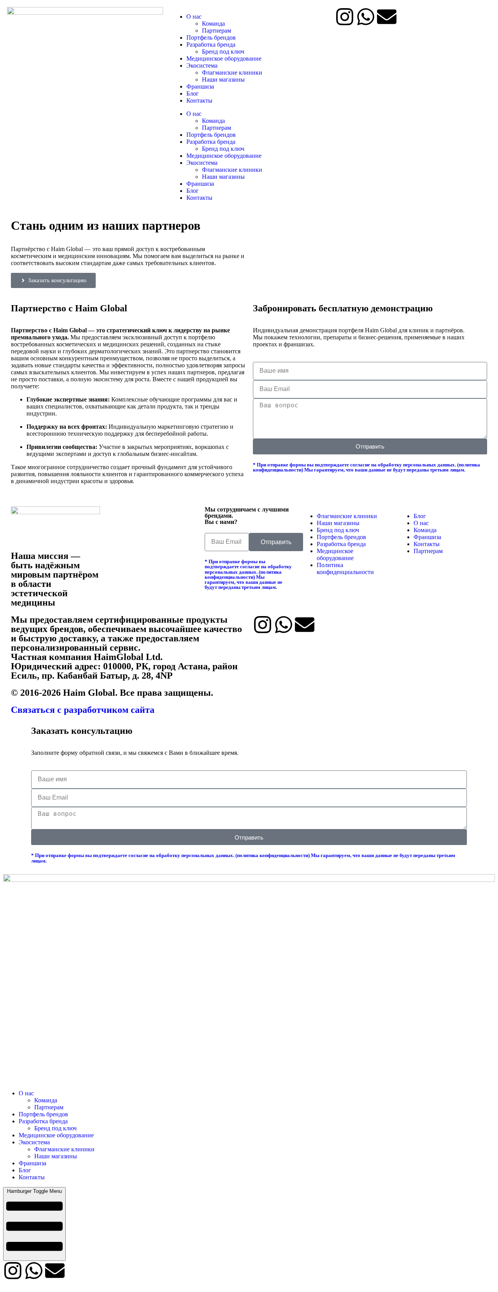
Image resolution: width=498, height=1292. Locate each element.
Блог (192, 93)
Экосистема (201, 65)
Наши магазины (223, 79)
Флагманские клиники (232, 72)
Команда (213, 23)
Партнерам (216, 30)
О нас (194, 16)
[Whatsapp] (365, 16)
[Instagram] (344, 16)
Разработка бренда (210, 44)
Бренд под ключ (223, 51)
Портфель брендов (211, 37)
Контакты (199, 100)
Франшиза (200, 86)
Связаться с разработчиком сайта (82, 710)
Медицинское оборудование (223, 58)
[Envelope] (386, 16)
